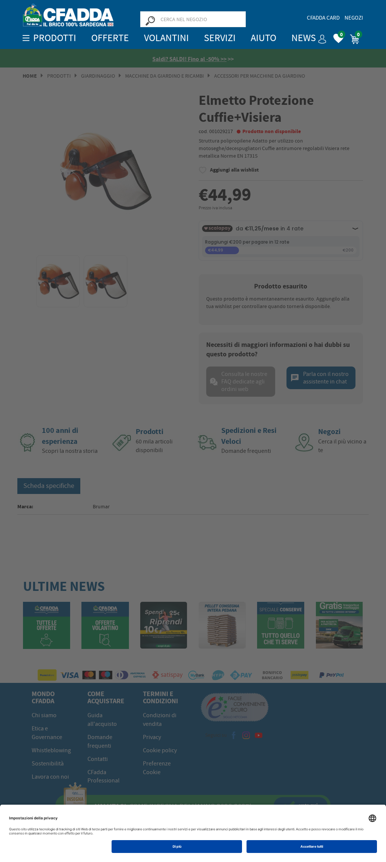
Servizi (220, 38)
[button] (319, 36)
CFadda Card (323, 17)
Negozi (354, 17)
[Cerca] (150, 20)
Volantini (166, 38)
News (303, 38)
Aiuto (263, 38)
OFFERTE (110, 38)
